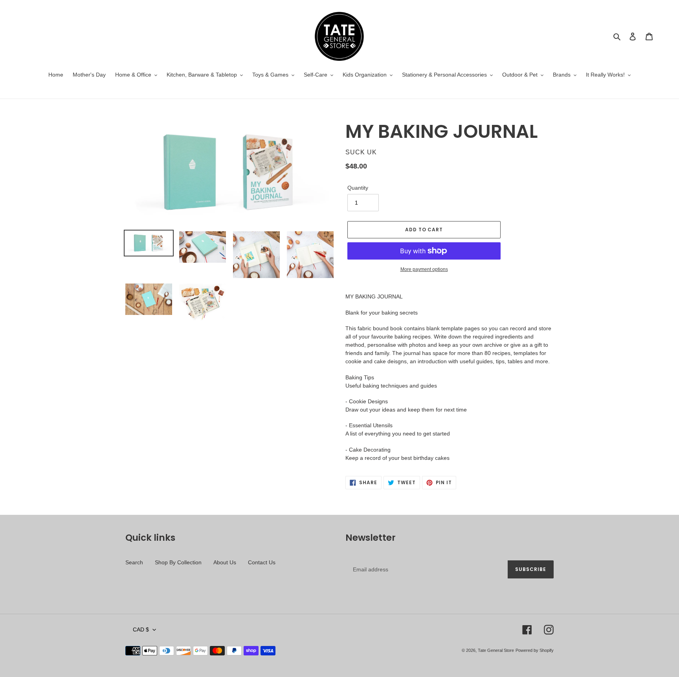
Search (134, 562)
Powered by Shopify (535, 650)
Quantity (357, 188)
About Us (224, 562)
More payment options (424, 269)
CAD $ (141, 629)
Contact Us (261, 562)
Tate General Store (496, 650)
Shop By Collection (178, 562)
